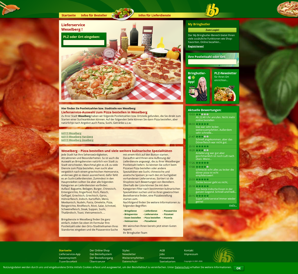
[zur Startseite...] (211, 10)
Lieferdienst (150, 210)
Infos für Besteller (94, 15)
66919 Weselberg (71, 133)
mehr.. (233, 205)
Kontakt (188, 250)
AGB (162, 250)
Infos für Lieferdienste (154, 15)
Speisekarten (167, 261)
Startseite (69, 15)
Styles (125, 250)
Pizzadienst (150, 221)
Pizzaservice (170, 210)
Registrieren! (196, 46)
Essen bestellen (132, 217)
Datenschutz (182, 267)
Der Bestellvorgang (101, 258)
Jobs (162, 254)
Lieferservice (151, 214)
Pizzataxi (168, 214)
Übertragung (97, 261)
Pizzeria (168, 217)
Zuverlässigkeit (68, 261)
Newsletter (129, 254)
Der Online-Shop (100, 250)
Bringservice (131, 214)
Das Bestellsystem (101, 254)
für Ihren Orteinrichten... (225, 76)
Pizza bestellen (152, 217)
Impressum (191, 254)
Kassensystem (67, 258)
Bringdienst (130, 210)
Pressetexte (167, 258)
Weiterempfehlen (133, 258)
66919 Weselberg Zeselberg (77, 140)
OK (238, 268)
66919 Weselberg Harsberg (77, 136)
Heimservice (131, 221)
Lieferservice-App (69, 254)
